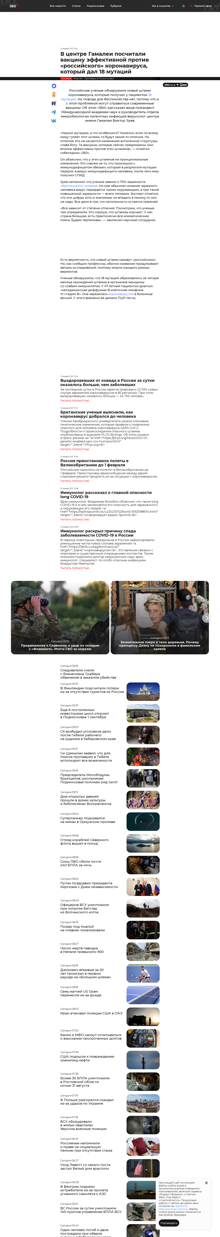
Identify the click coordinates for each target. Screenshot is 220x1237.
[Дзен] (175, 85)
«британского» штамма (79, 186)
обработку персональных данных (173, 1208)
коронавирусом (121, 294)
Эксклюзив (66, 78)
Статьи (76, 6)
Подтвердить (169, 1223)
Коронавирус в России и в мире (99, 78)
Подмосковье (95, 6)
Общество (77, 78)
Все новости (58, 6)
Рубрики (115, 6)
